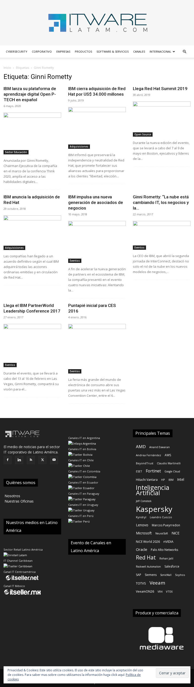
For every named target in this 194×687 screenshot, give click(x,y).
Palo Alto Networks (164, 550)
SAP (138, 575)
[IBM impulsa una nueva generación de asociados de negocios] (97, 242)
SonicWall (166, 575)
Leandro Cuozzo (161, 517)
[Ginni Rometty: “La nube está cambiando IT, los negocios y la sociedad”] (161, 235)
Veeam (157, 583)
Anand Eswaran (159, 447)
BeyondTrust (144, 463)
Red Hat (146, 557)
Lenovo (142, 525)
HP (163, 480)
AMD (141, 446)
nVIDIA (168, 541)
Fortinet (153, 471)
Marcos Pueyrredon (166, 525)
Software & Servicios (112, 51)
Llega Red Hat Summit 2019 (160, 88)
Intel (180, 479)
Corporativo (42, 51)
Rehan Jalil (166, 558)
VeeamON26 (145, 591)
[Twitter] (42, 460)
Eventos (75, 260)
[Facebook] (8, 460)
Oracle (141, 549)
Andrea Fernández (148, 455)
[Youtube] (54, 460)
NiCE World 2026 (148, 541)
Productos (83, 51)
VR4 (160, 591)
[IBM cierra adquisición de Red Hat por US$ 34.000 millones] (97, 128)
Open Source (142, 134)
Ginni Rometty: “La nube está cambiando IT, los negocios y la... (161, 202)
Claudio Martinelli (169, 463)
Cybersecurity (16, 51)
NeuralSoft (161, 533)
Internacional (160, 51)
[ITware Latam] (97, 23)
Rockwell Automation (148, 566)
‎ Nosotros (12, 495)
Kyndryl (141, 517)
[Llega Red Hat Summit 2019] (161, 119)
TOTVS (141, 583)
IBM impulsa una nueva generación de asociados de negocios (95, 202)
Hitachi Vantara (147, 479)
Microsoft (144, 533)
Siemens (151, 575)
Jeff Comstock (144, 501)
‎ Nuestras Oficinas (19, 501)
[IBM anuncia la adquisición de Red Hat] (32, 232)
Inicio (7, 68)
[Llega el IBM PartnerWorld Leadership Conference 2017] (32, 345)
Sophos (180, 575)
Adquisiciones (79, 146)
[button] (184, 51)
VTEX (169, 591)
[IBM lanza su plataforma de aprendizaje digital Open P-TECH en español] (32, 133)
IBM (171, 480)
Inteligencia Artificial (152, 490)
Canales (139, 51)
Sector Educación (16, 152)
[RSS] (31, 460)
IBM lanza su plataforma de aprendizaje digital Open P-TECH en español (30, 94)
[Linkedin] (19, 460)
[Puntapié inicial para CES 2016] (97, 348)
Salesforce (171, 566)
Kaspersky (154, 509)
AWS (168, 455)
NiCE (176, 532)
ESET (139, 471)
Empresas (63, 51)
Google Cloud (172, 471)
